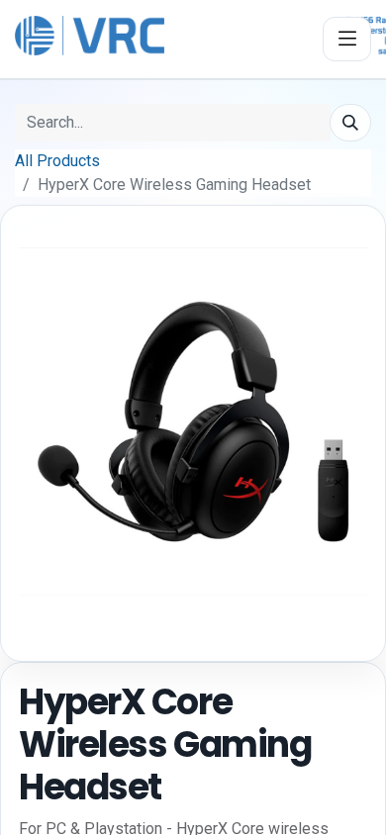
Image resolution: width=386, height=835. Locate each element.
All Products (57, 160)
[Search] (350, 122)
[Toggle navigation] (347, 39)
